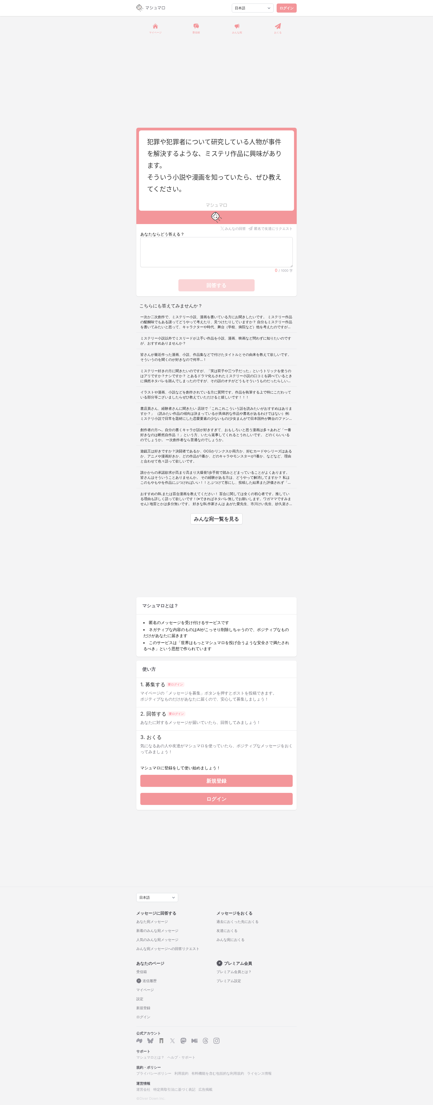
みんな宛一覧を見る (216, 519)
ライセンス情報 (259, 1073)
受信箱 (141, 972)
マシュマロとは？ (150, 1057)
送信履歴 (147, 981)
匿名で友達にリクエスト (273, 228)
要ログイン (175, 684)
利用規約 (181, 1073)
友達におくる (227, 930)
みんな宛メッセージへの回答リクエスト (167, 948)
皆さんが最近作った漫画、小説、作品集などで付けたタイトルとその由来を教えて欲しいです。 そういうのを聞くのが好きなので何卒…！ (215, 357)
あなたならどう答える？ (162, 234)
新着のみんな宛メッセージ (157, 930)
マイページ (145, 990)
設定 (139, 999)
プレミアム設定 (228, 981)
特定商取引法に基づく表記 (174, 1089)
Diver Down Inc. (152, 1098)
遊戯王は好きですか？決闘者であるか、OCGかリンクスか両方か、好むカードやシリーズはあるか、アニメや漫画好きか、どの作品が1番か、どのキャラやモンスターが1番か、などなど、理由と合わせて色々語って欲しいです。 (216, 456)
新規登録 (216, 781)
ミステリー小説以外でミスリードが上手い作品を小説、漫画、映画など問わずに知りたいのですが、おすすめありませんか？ (215, 340)
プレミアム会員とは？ (234, 972)
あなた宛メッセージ (152, 921)
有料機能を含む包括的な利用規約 (217, 1073)
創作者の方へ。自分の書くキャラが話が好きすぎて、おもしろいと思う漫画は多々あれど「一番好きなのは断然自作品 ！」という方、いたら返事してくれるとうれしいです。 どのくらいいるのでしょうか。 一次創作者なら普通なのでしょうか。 (215, 435)
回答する (216, 285)
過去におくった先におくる (237, 921)
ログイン (287, 8)
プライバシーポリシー (153, 1073)
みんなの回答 (235, 228)
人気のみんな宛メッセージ (157, 939)
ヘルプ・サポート (181, 1057)
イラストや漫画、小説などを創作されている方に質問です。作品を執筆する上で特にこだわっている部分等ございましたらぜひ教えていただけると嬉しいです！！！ (215, 394)
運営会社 (143, 1089)
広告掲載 (205, 1089)
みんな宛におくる (230, 939)
